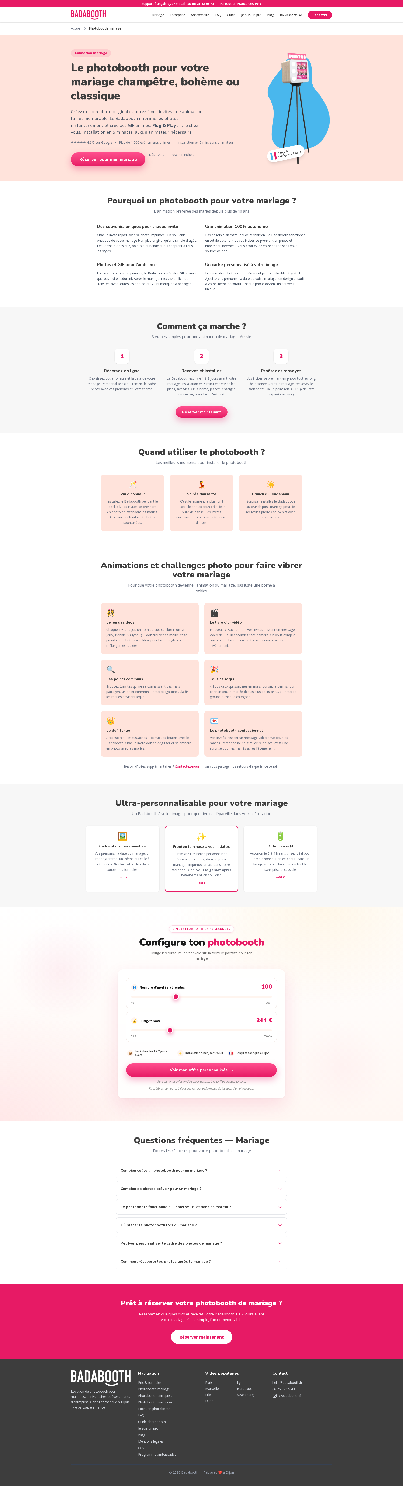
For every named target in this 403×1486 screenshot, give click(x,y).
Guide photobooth (152, 1422)
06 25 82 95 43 (203, 3)
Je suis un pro (251, 15)
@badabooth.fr (290, 1395)
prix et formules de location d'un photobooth (225, 1089)
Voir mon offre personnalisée (201, 1070)
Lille (208, 1394)
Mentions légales (151, 1441)
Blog (270, 15)
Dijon (209, 1401)
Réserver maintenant (201, 412)
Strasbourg (245, 1394)
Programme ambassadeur (158, 1454)
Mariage (158, 15)
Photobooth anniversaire (157, 1402)
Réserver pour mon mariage (108, 159)
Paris (209, 1382)
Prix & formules (150, 1382)
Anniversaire (200, 15)
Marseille (212, 1388)
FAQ (218, 15)
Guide (231, 15)
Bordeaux (244, 1388)
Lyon (240, 1382)
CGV (141, 1448)
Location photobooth (154, 1408)
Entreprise (177, 15)
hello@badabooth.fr (287, 1382)
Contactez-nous (187, 766)
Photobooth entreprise (155, 1395)
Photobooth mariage (154, 1389)
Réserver (320, 15)
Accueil (76, 28)
